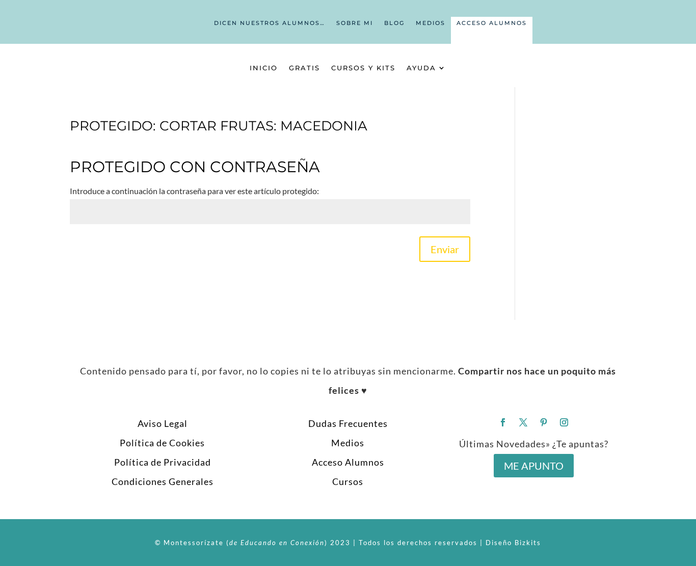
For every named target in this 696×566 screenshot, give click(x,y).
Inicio (264, 68)
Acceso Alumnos (492, 22)
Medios (430, 22)
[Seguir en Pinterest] (544, 422)
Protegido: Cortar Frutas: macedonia (218, 126)
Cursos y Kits (363, 68)
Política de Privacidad (162, 462)
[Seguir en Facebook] (503, 422)
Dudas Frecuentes (348, 423)
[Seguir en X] (523, 422)
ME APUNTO (534, 466)
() (277, 542)
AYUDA (421, 68)
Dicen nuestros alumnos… (269, 22)
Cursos (347, 481)
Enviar (445, 249)
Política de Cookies (162, 442)
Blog (394, 22)
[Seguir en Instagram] (564, 422)
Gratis (304, 68)
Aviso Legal (163, 423)
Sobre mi (354, 22)
